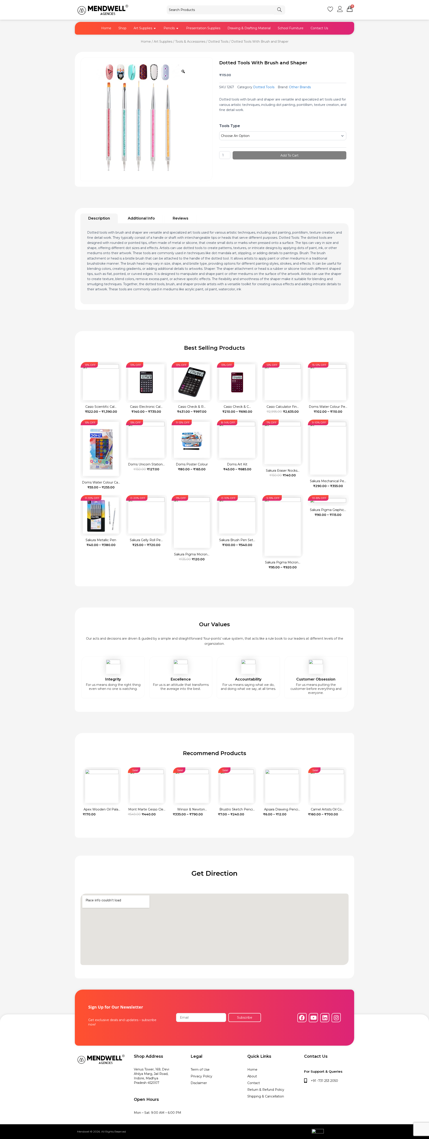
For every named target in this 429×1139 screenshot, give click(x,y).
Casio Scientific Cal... (100, 407)
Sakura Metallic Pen (101, 540)
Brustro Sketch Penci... (192, 809)
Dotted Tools (218, 42)
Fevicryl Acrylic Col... (327, 809)
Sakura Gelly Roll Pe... (146, 540)
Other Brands (300, 87)
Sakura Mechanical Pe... (328, 481)
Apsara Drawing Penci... (237, 809)
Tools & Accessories (190, 42)
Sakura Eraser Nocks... (282, 471)
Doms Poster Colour (192, 464)
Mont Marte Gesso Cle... (101, 809)
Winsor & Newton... (147, 809)
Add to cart (289, 155)
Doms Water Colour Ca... (101, 482)
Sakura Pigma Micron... (191, 554)
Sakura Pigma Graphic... (328, 510)
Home (146, 42)
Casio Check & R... (192, 407)
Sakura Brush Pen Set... (237, 540)
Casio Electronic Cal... (146, 407)
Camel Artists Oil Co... (282, 809)
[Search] (279, 9)
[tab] (99, 218)
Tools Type (229, 126)
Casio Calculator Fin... (283, 407)
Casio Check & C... (237, 407)
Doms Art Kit (237, 464)
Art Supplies (163, 42)
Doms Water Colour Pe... (328, 407)
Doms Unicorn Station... (146, 464)
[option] (137, 118)
